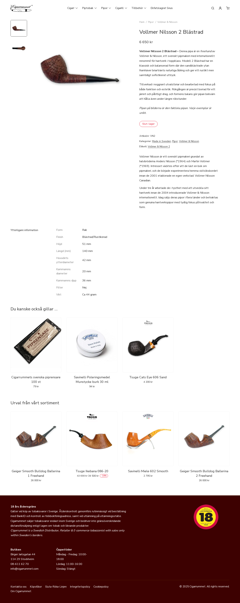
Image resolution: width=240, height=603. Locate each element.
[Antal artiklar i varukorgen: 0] (227, 8)
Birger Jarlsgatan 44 (23, 554)
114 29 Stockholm (22, 559)
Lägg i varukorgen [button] (36, 394)
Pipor (104, 8)
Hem (141, 22)
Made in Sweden (161, 141)
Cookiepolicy (101, 586)
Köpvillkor (36, 586)
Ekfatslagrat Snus (162, 8)
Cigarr (70, 8)
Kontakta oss (19, 586)
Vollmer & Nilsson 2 (159, 146)
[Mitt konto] (220, 8)
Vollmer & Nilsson (167, 22)
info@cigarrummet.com (24, 569)
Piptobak (87, 8)
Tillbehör (137, 8)
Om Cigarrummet (21, 591)
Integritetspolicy (80, 586)
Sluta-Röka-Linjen (56, 586)
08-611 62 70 (20, 564)
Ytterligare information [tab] (24, 230)
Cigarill (119, 8)
